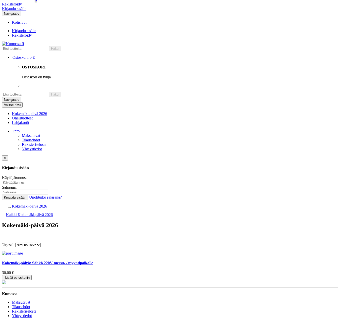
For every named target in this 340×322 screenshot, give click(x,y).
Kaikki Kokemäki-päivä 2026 (29, 215)
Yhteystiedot (32, 149)
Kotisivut (19, 22)
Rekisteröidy (12, 4)
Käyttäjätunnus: (14, 177)
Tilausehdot (31, 140)
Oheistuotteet (22, 118)
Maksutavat (31, 135)
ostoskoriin (17, 277)
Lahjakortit (20, 122)
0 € (23, 57)
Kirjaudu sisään (14, 8)
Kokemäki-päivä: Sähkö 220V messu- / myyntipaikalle (47, 263)
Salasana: (9, 187)
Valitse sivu (12, 105)
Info (16, 131)
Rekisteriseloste (34, 144)
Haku (54, 49)
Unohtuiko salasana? (45, 197)
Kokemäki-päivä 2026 (29, 113)
